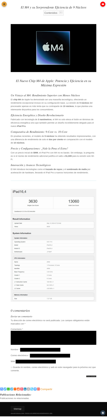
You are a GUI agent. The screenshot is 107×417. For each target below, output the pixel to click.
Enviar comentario (91, 376)
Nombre (15, 349)
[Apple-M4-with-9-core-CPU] (53, 301)
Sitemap (17, 409)
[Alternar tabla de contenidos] (60, 12)
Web (13, 361)
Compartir (46, 389)
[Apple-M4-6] (53, 71)
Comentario (17, 329)
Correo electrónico (20, 355)
